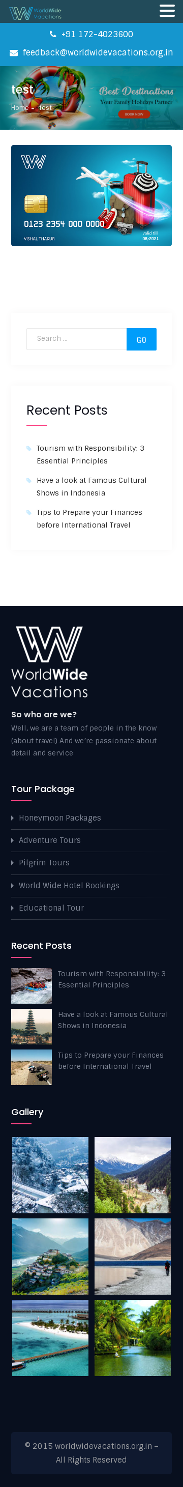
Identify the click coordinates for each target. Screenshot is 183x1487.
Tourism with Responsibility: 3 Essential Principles (112, 979)
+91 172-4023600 (96, 34)
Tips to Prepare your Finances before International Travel (111, 1061)
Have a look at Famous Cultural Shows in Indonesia (113, 1020)
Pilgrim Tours (44, 863)
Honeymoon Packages (60, 818)
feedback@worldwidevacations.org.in (96, 52)
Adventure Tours (50, 840)
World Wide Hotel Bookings (69, 886)
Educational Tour (51, 908)
